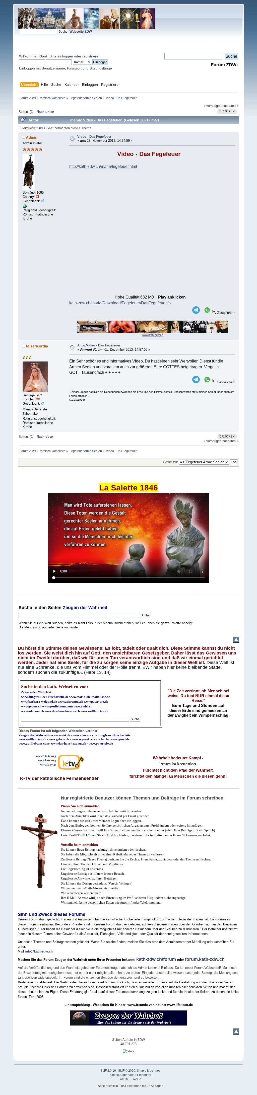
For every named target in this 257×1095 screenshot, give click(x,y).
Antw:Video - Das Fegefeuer (98, 345)
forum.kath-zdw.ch (205, 959)
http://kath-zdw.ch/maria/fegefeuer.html (103, 166)
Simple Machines (148, 1070)
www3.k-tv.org (46, 756)
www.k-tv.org (47, 760)
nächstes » (230, 106)
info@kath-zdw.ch (39, 951)
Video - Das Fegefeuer (94, 136)
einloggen (65, 56)
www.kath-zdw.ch (152, 334)
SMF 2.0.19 (108, 1070)
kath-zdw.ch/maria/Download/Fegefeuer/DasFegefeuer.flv (120, 303)
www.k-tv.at (48, 764)
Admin (31, 137)
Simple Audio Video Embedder (130, 1074)
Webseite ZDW (81, 31)
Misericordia (37, 346)
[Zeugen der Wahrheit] (25, 207)
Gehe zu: (170, 462)
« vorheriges (212, 106)
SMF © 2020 (126, 1070)
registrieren (91, 56)
